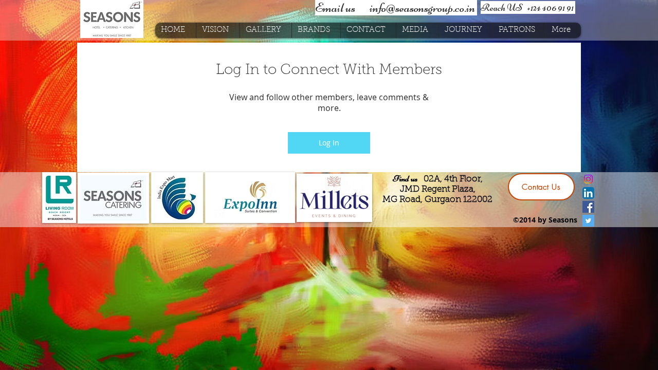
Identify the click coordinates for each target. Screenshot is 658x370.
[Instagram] (588, 179)
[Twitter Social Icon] (588, 221)
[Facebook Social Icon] (588, 207)
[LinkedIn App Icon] (588, 193)
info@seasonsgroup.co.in (422, 7)
